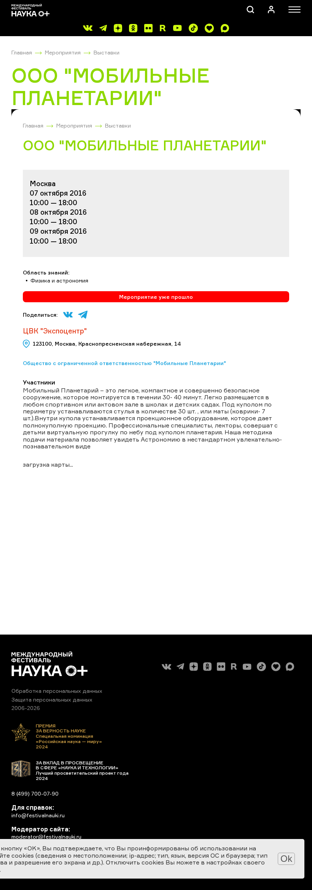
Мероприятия (63, 52)
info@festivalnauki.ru (38, 815)
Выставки (106, 52)
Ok (286, 858)
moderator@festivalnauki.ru (46, 836)
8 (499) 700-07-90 (35, 793)
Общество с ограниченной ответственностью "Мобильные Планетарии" (124, 363)
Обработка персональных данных (56, 690)
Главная (21, 52)
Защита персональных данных (51, 699)
